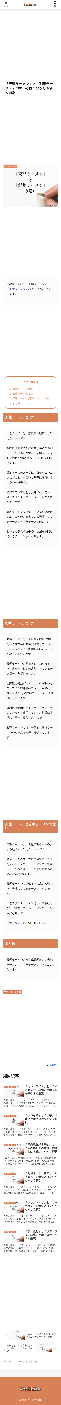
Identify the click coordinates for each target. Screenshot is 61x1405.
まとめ (16, 403)
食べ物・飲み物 (13, 992)
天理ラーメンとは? (23, 388)
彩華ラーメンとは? (23, 393)
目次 (26, 381)
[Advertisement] (30, 44)
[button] (54, 821)
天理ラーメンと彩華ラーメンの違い (32, 398)
